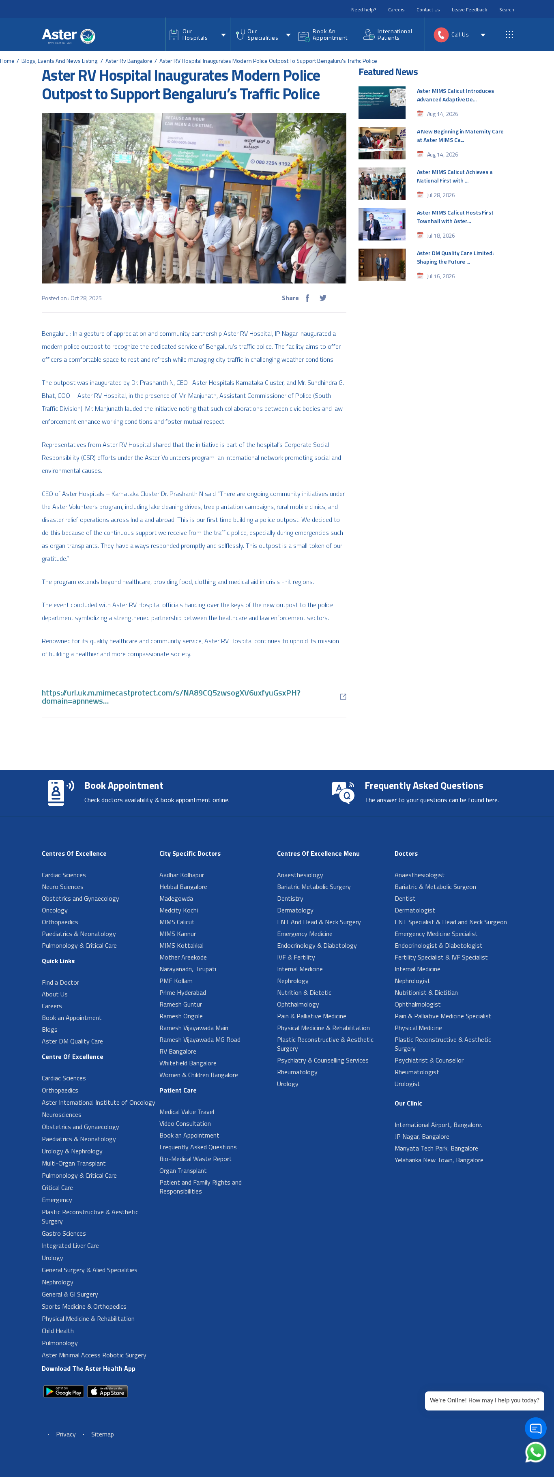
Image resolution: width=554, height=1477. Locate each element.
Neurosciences (62, 1114)
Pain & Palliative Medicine (311, 1016)
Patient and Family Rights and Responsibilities (200, 1186)
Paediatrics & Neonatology (79, 933)
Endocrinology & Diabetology (317, 945)
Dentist (405, 898)
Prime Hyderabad (182, 992)
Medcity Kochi (178, 910)
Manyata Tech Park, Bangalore (436, 1148)
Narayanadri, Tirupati (187, 969)
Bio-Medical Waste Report (195, 1159)
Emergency (57, 1199)
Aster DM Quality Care (72, 1041)
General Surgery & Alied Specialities (89, 1270)
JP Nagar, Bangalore (422, 1136)
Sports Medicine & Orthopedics (84, 1306)
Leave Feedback (469, 9)
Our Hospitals (195, 34)
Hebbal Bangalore (183, 886)
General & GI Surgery (70, 1294)
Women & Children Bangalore (198, 1075)
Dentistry (290, 898)
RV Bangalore (177, 1051)
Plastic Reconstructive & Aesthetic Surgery (90, 1216)
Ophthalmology (298, 1004)
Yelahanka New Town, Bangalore (439, 1160)
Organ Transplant (183, 1170)
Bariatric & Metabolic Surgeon (435, 886)
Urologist (407, 1083)
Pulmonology (60, 1343)
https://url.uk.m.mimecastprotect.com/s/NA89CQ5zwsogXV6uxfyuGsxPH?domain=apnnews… (171, 697)
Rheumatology (297, 1072)
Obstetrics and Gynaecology (80, 898)
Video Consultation (185, 1123)
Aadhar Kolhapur (181, 875)
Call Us (460, 34)
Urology (52, 1257)
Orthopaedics (60, 922)
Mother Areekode (183, 957)
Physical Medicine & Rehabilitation (88, 1318)
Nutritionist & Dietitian (426, 992)
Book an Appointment (72, 1017)
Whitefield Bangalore (188, 1063)
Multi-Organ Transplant (74, 1163)
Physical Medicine (418, 1028)
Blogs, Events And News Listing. (60, 60)
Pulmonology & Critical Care (79, 945)
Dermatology (295, 910)
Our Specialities (262, 34)
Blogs (50, 1029)
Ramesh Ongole (181, 1016)
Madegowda (176, 898)
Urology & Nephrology (72, 1151)
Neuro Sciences (63, 886)
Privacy (66, 1434)
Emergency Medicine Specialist (436, 933)
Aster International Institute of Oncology (98, 1102)
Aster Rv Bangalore (128, 60)
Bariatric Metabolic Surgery (314, 886)
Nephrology (57, 1282)
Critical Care (57, 1187)
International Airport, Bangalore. (438, 1124)
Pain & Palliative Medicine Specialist (443, 1016)
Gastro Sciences (64, 1233)
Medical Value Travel (186, 1111)
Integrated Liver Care (70, 1245)
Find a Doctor (60, 982)
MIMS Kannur (177, 933)
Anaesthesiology (300, 875)
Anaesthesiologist (420, 875)
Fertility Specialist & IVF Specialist (441, 957)
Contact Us (428, 9)
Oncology (55, 910)
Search (506, 9)
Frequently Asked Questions (198, 1147)
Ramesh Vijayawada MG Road (199, 1039)
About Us (55, 994)
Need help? (363, 9)
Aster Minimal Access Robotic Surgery (94, 1355)
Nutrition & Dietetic (304, 992)
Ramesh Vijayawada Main (193, 1028)
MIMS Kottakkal (181, 945)
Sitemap (102, 1434)
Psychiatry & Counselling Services (323, 1060)
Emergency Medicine (305, 933)
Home (7, 60)
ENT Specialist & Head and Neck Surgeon (451, 922)
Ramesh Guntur (180, 1004)
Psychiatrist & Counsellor (429, 1060)
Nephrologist (412, 980)
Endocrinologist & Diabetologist (439, 945)
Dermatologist (415, 910)
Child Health (58, 1330)
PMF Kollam (176, 980)
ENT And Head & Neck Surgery (319, 922)
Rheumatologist (417, 1072)
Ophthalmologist (418, 1004)
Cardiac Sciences (64, 875)
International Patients (395, 34)
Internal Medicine (300, 969)
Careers (396, 9)
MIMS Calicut (177, 922)
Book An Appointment (330, 34)
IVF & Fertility (296, 957)
